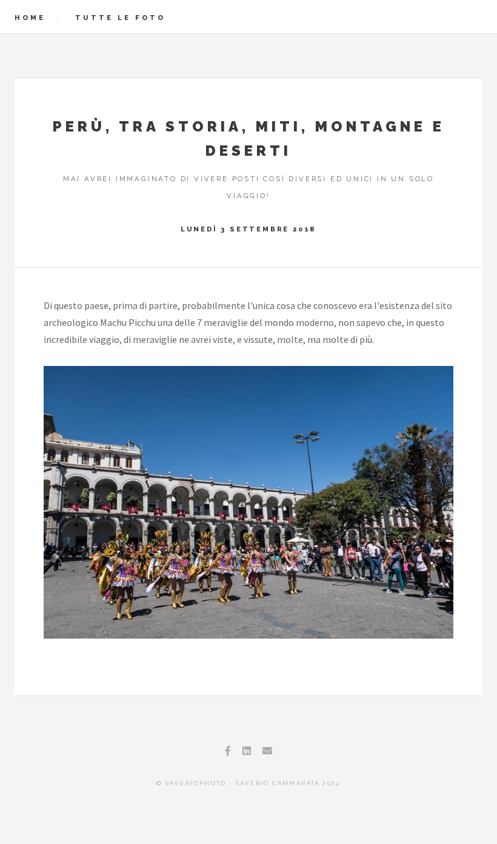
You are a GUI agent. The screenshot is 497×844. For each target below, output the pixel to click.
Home (30, 17)
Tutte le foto (120, 17)
